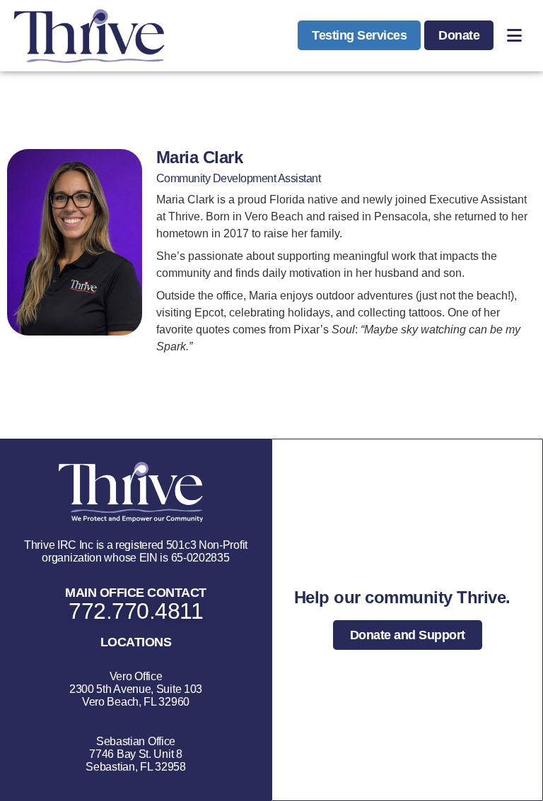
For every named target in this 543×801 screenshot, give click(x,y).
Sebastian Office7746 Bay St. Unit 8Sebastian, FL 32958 (135, 754)
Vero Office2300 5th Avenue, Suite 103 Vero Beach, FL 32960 (135, 689)
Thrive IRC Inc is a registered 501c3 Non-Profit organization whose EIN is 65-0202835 (135, 551)
